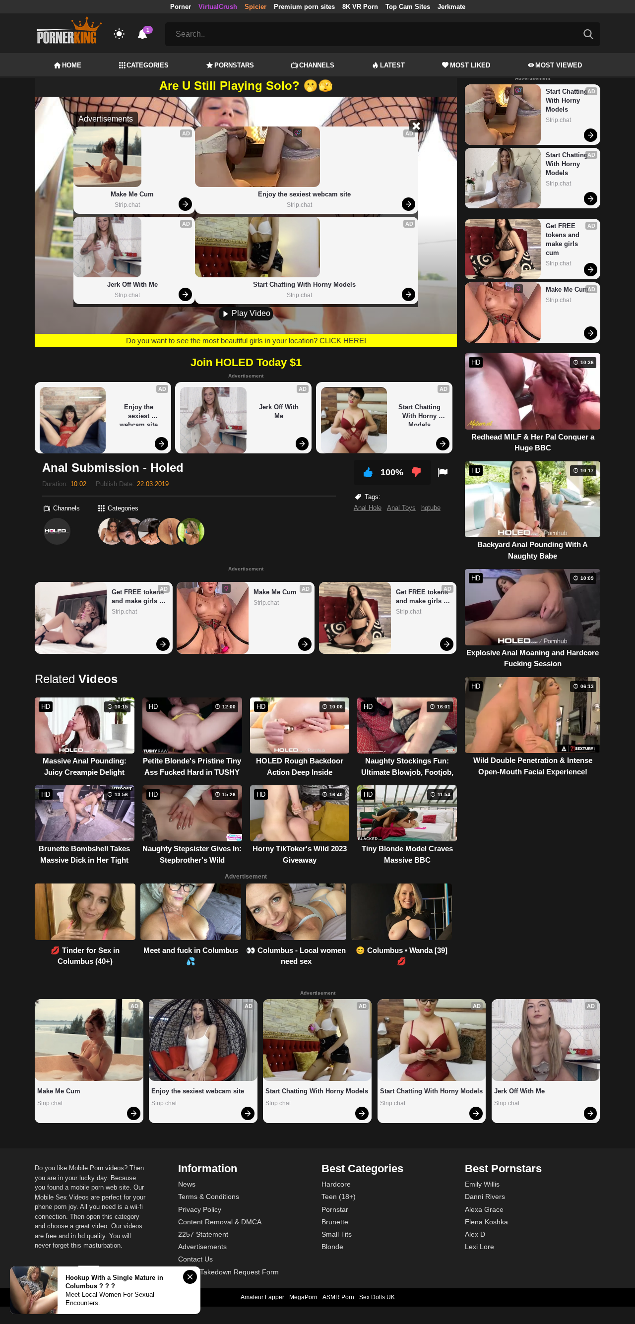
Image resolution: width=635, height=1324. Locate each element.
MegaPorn (303, 1297)
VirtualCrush (217, 6)
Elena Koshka (486, 1222)
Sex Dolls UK (377, 1297)
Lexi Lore (479, 1247)
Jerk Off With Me (132, 284)
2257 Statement (203, 1234)
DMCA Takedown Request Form (228, 1272)
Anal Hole (367, 507)
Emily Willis (482, 1184)
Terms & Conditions (208, 1196)
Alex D (475, 1234)
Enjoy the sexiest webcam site (304, 194)
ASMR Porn (338, 1297)
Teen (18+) (338, 1196)
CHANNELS (316, 65)
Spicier (255, 6)
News (186, 1184)
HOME (71, 65)
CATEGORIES (148, 65)
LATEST (392, 65)
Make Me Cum (132, 194)
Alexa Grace (484, 1209)
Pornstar (334, 1209)
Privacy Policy (199, 1209)
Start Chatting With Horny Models (304, 284)
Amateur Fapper (262, 1297)
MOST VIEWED (558, 65)
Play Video (250, 313)
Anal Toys (401, 507)
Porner (180, 6)
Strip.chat (127, 204)
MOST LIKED (470, 65)
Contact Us (195, 1259)
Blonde (332, 1247)
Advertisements (202, 1247)
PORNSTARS (234, 65)
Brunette (334, 1222)
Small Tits (336, 1234)
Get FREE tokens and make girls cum (139, 597)
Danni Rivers (485, 1196)
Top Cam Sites (407, 6)
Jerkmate (451, 6)
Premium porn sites (304, 6)
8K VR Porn (360, 6)
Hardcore (336, 1184)
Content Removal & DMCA (219, 1222)
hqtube (431, 507)
